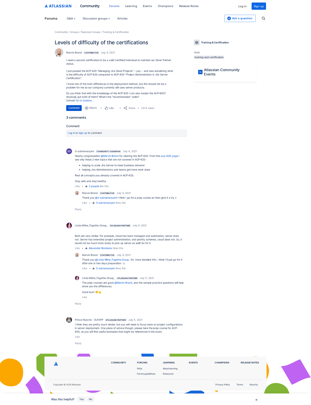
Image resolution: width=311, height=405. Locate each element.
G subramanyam (84, 151)
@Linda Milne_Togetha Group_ (112, 259)
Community (90, 5)
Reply (78, 209)
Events (147, 6)
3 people (94, 186)
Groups (74, 31)
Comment (74, 107)
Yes (81, 399)
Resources (168, 373)
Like (77, 186)
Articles (122, 18)
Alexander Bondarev (100, 248)
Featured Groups (90, 31)
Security (253, 384)
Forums (114, 6)
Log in (242, 6)
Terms (239, 384)
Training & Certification (116, 31)
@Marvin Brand (110, 155)
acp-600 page (169, 155)
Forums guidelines (146, 373)
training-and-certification (209, 57)
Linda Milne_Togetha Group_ (91, 225)
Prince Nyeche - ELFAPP (89, 319)
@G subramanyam (105, 197)
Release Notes (189, 6)
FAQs (139, 368)
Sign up (259, 6)
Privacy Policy (222, 384)
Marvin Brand (74, 52)
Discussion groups (95, 18)
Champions (165, 6)
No (90, 399)
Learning (131, 6)
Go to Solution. (84, 100)
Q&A (70, 18)
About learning (170, 368)
